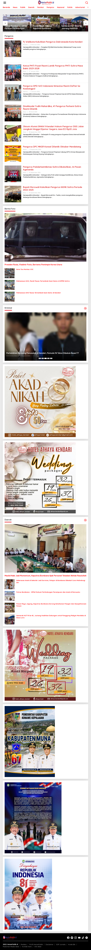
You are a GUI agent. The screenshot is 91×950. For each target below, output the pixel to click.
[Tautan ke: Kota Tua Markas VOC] (10, 273)
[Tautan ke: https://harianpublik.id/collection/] (85, 520)
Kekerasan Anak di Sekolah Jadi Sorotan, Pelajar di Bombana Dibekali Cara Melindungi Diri (50, 581)
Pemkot (25, 44)
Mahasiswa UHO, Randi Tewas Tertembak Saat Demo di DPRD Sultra (43, 281)
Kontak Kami (27, 947)
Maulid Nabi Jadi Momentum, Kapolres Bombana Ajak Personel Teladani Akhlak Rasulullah (45, 575)
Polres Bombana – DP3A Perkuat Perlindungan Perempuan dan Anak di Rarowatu (16, 27)
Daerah (25, 91)
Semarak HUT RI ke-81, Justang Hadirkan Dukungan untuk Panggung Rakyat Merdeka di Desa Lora (73, 27)
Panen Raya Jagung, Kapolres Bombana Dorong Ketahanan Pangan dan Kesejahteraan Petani (45, 27)
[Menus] (5, 2)
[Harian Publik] (46, 3)
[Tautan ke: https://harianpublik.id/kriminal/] (85, 308)
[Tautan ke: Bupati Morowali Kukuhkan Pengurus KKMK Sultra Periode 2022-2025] (13, 194)
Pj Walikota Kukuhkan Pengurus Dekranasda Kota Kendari (53, 41)
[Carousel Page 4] (48, 358)
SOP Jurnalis (60, 944)
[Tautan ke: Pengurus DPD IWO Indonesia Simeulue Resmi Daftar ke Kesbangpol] (13, 93)
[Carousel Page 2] (42, 358)
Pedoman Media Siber (11, 947)
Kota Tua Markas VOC (24, 269)
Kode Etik (71, 944)
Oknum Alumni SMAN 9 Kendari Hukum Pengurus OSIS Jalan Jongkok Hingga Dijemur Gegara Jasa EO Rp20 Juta (53, 128)
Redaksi (24, 944)
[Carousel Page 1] (40, 358)
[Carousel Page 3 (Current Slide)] (45, 358)
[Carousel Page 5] (51, 358)
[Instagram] (75, 937)
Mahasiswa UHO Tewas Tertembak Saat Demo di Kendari (38, 293)
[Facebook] (68, 937)
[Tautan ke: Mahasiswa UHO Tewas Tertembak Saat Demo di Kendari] (10, 296)
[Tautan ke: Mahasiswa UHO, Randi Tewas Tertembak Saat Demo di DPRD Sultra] (10, 285)
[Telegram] (86, 937)
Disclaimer (49, 944)
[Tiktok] (82, 937)
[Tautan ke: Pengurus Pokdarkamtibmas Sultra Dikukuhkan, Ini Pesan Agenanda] (13, 174)
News (24, 71)
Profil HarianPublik (36, 944)
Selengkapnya (41, 49)
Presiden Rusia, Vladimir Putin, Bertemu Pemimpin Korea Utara (33, 264)
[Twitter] (71, 937)
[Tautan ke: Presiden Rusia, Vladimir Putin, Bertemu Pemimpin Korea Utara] (45, 237)
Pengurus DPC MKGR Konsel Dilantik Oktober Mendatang (52, 146)
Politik (25, 149)
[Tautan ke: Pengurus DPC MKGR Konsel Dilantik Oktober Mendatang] (13, 153)
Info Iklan (37, 947)
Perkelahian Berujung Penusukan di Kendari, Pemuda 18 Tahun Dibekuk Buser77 (42, 353)
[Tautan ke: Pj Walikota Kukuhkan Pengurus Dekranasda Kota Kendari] (13, 49)
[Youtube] (79, 937)
